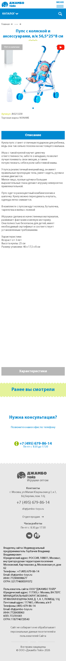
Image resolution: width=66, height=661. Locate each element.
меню (60, 2)
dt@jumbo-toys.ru (33, 509)
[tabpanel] (33, 74)
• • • (16, 24)
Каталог (8, 13)
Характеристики (33, 371)
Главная (5, 24)
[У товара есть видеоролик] (60, 47)
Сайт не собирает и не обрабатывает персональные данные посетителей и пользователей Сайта (33, 631)
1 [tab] (33, 108)
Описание (33, 135)
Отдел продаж (33, 517)
